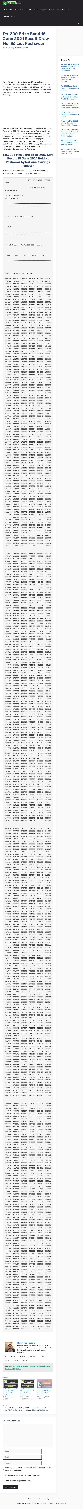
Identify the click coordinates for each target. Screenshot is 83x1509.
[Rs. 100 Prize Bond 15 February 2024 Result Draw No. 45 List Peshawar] (44, 1383)
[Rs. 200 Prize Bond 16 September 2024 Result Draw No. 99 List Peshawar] (10, 1383)
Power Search (28, 1499)
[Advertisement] (28, 66)
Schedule (43, 10)
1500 (21, 10)
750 (16, 10)
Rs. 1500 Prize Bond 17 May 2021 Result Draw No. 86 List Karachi (27, 1408)
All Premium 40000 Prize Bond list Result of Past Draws (69, 143)
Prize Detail (56, 1499)
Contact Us (8, 16)
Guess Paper (46, 1499)
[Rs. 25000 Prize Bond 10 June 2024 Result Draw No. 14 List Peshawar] (27, 1383)
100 (5, 10)
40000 (35, 10)
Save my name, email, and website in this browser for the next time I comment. (28, 1469)
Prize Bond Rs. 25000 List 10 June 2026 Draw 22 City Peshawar (70, 123)
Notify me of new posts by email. (18, 1481)
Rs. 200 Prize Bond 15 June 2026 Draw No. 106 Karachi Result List (70, 106)
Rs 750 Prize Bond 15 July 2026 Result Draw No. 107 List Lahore (70, 97)
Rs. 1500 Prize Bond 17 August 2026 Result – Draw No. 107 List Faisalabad (70, 67)
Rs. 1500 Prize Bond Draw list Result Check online (70, 88)
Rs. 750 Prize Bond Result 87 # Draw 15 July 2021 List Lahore (26, 1410)
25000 (28, 10)
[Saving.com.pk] (12, 3)
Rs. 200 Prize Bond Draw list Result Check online (70, 114)
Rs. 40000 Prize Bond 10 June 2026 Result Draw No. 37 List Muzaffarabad (69, 133)
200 (10, 10)
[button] (78, 23)
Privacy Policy (61, 10)
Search (51, 10)
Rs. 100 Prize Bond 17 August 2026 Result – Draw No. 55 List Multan (70, 78)
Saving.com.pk (61, 1503)
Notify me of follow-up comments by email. (22, 1475)
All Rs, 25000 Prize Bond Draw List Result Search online (70, 151)
